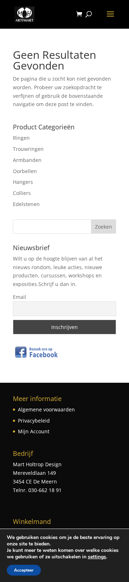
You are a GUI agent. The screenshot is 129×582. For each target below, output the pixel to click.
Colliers (22, 193)
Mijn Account (33, 431)
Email (19, 297)
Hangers (23, 181)
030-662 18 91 (44, 490)
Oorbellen (25, 171)
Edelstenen (26, 204)
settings (97, 557)
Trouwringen (28, 149)
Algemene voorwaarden (46, 409)
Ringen (21, 137)
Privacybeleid (34, 420)
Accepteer (24, 570)
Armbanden (27, 160)
